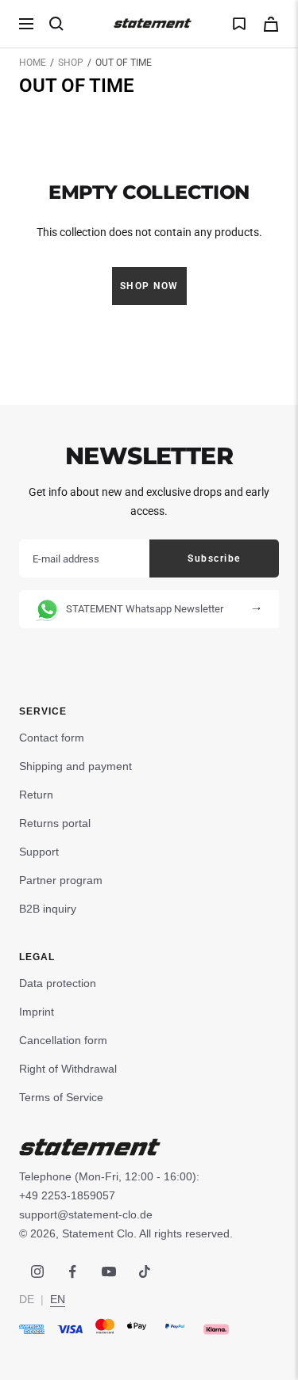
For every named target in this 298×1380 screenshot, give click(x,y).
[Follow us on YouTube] (108, 1272)
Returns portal (55, 823)
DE (26, 1299)
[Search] (56, 24)
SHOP (70, 62)
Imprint (36, 1011)
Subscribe (214, 558)
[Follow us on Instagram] (37, 1272)
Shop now (149, 286)
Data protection (57, 983)
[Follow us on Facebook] (73, 1272)
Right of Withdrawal (68, 1068)
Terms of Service (61, 1097)
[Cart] (271, 24)
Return (36, 794)
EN (57, 1299)
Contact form (51, 737)
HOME (32, 62)
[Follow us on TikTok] (144, 1272)
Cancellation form (63, 1040)
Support (39, 851)
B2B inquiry (47, 908)
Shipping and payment (75, 766)
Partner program (61, 880)
